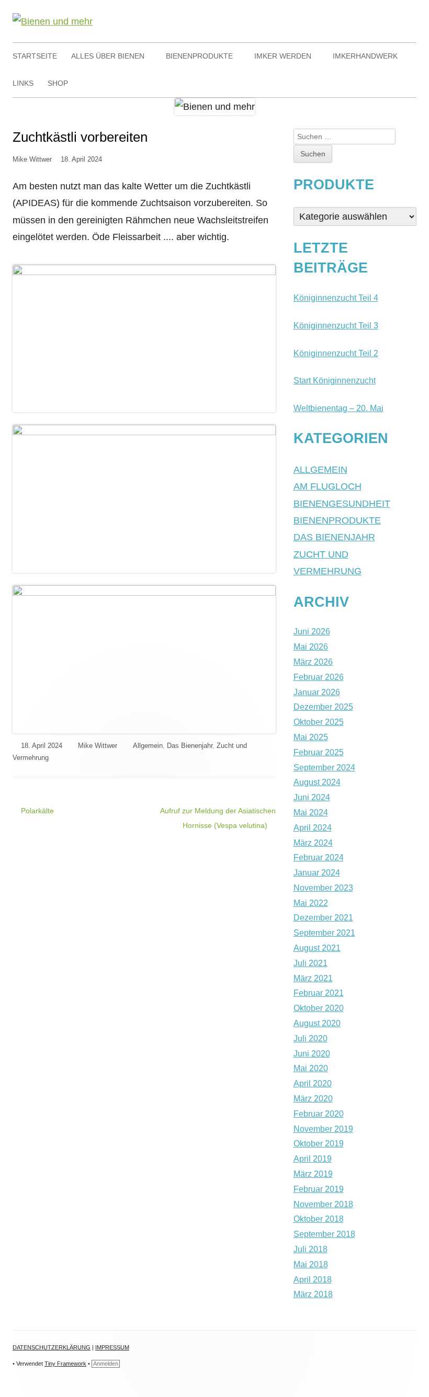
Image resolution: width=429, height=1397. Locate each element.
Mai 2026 (310, 646)
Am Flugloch (327, 486)
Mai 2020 (310, 1068)
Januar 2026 (316, 692)
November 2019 (323, 1129)
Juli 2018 (310, 1249)
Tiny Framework (65, 1363)
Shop (58, 83)
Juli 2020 (310, 1038)
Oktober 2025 (318, 722)
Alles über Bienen (107, 56)
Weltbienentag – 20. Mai (338, 408)
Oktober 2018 (318, 1218)
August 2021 (317, 948)
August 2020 (317, 1023)
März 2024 (313, 842)
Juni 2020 (311, 1053)
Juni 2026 (311, 631)
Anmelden (105, 1363)
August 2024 (317, 782)
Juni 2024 (311, 797)
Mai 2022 (310, 903)
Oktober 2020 (318, 1008)
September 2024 (324, 767)
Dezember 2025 (323, 706)
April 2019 (312, 1158)
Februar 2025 (318, 752)
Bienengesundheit (341, 503)
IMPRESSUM (112, 1347)
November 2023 (323, 887)
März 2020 (313, 1098)
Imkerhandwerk (365, 56)
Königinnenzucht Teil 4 (335, 297)
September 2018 (324, 1234)
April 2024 (312, 827)
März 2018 (313, 1294)
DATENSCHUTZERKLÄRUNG (52, 1347)
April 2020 (312, 1083)
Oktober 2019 (318, 1143)
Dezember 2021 (323, 917)
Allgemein (148, 745)
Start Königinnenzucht (334, 380)
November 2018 (323, 1204)
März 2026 (313, 661)
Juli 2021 (310, 963)
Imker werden (282, 56)
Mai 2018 (310, 1264)
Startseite (35, 56)
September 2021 (324, 932)
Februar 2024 (318, 857)
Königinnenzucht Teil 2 (335, 353)
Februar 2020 (318, 1113)
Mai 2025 (310, 737)
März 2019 (313, 1173)
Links (23, 83)
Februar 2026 (318, 677)
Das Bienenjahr (189, 745)
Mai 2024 (310, 812)
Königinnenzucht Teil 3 (335, 325)
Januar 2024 (316, 872)
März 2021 (313, 978)
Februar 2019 (318, 1189)
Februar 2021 (318, 993)
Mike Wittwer (32, 159)
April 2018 (312, 1279)
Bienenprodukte (199, 56)
